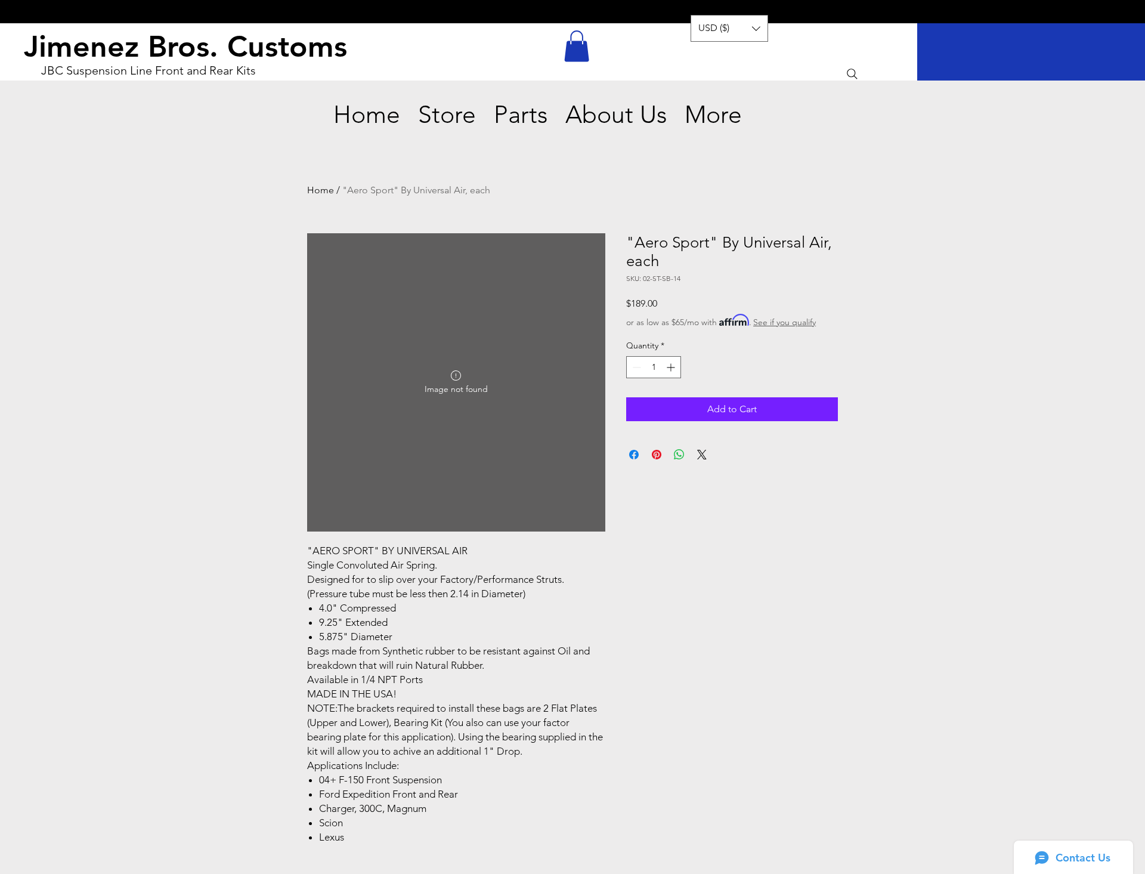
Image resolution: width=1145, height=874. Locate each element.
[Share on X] (702, 454)
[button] (577, 46)
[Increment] (671, 367)
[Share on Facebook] (634, 454)
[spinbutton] (653, 367)
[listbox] (729, 28)
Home (320, 190)
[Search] (852, 74)
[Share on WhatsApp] (679, 454)
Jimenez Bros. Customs (185, 46)
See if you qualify (784, 322)
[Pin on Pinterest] (656, 454)
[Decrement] (635, 367)
